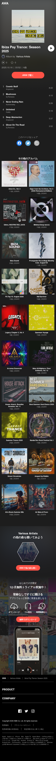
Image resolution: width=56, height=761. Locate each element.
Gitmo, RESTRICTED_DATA (14, 224)
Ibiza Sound (14, 260)
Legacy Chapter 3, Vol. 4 (14, 332)
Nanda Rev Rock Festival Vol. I (41, 440)
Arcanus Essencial (14, 368)
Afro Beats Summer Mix (14, 512)
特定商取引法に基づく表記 (34, 729)
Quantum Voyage (41, 332)
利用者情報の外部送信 (10, 729)
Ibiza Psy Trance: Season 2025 (36, 678)
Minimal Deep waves (42, 224)
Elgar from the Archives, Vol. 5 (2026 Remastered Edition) (41, 190)
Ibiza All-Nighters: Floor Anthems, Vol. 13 (42, 369)
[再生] (51, 48)
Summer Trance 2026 (14, 440)
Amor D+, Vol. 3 (14, 189)
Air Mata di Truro (41, 512)
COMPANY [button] (8, 698)
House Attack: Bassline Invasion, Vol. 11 (14, 405)
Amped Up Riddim (42, 476)
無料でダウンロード (28, 619)
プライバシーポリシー (22, 725)
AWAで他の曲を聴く (28, 567)
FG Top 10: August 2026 (14, 296)
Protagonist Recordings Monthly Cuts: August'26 (41, 261)
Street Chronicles (14, 476)
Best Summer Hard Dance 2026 (41, 404)
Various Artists (23, 56)
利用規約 (5, 725)
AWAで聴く (28, 75)
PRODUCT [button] (8, 689)
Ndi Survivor (41, 296)
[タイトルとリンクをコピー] (36, 143)
